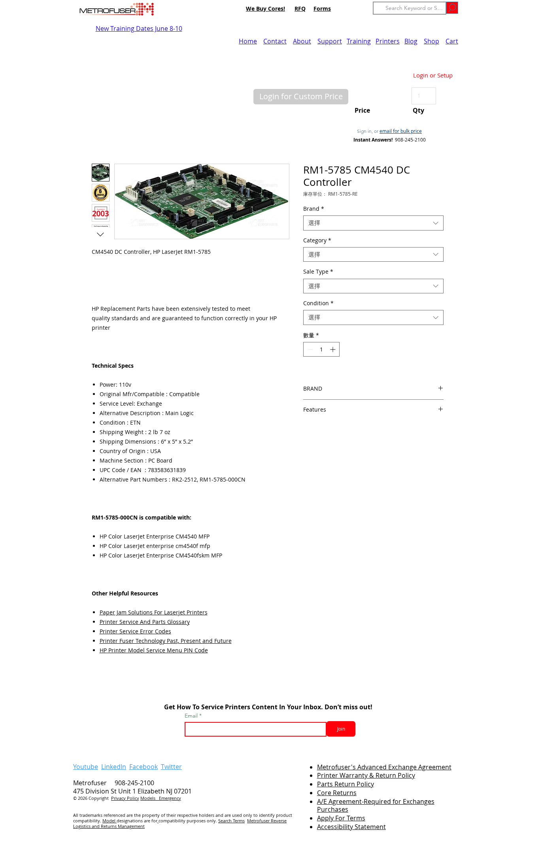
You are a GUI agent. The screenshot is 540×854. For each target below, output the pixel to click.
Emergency (170, 798)
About (302, 41)
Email (192, 715)
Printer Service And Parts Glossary (145, 621)
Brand (313, 208)
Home (248, 41)
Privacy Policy (125, 798)
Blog (410, 41)
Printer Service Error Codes (135, 631)
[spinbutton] (321, 349)
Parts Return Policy (345, 784)
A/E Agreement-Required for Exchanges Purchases (375, 805)
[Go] (452, 8)
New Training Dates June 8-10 (139, 28)
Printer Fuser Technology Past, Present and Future (166, 640)
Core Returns (337, 792)
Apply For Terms (341, 818)
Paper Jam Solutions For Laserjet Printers (154, 612)
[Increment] (333, 349)
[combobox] (373, 223)
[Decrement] (309, 349)
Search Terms (231, 821)
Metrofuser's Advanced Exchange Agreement (384, 767)
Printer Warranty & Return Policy (366, 775)
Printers (388, 41)
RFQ (300, 8)
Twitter (171, 766)
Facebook (143, 766)
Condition (318, 303)
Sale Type (318, 271)
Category (317, 240)
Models (149, 798)
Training (359, 41)
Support (329, 41)
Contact (275, 41)
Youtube (85, 766)
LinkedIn (113, 766)
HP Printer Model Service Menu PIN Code (154, 650)
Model (109, 821)
